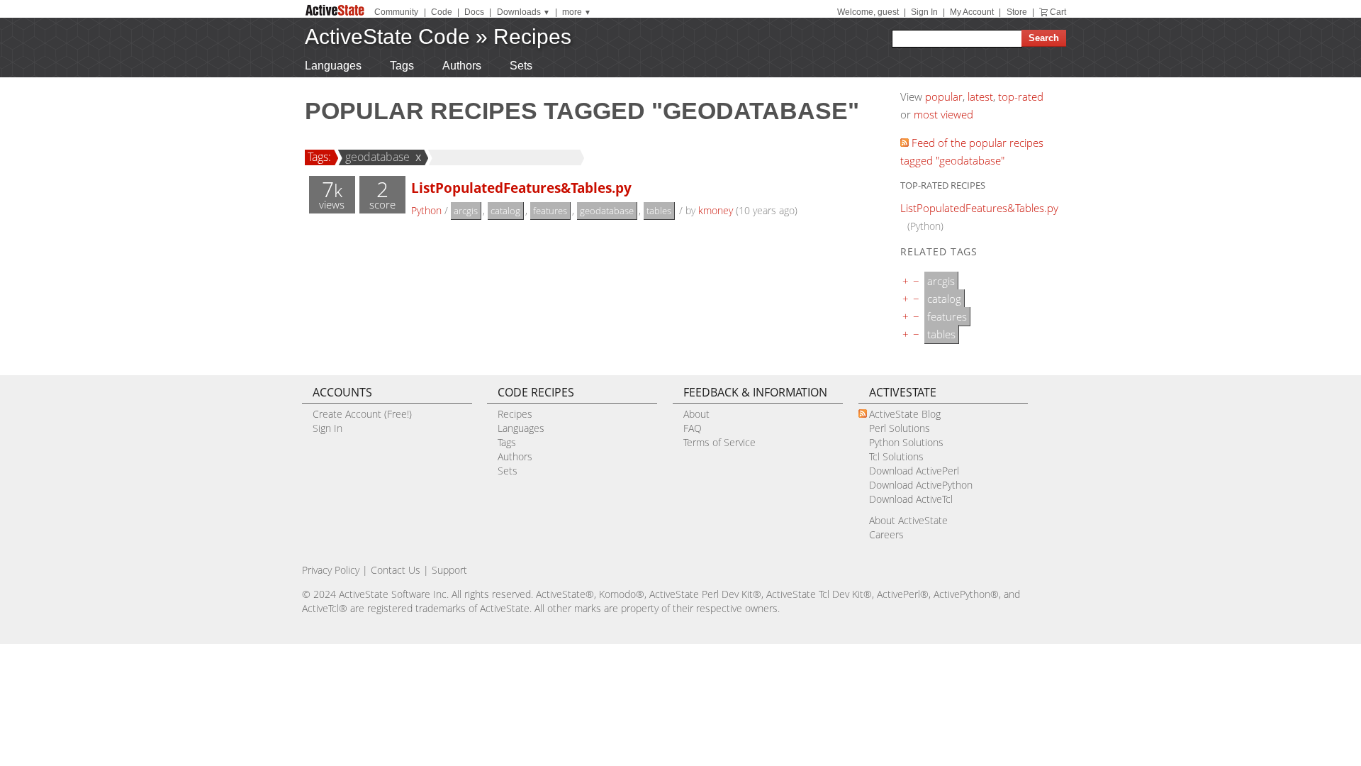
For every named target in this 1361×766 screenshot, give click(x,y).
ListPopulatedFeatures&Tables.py (521, 187)
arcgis (466, 210)
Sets (521, 66)
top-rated (1020, 96)
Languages (333, 66)
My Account (972, 12)
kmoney (715, 210)
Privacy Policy (330, 570)
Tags (402, 66)
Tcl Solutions (896, 456)
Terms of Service (719, 442)
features (550, 210)
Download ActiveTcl (911, 499)
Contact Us (395, 570)
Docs (474, 12)
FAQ (692, 428)
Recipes (532, 36)
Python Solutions (906, 442)
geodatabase (377, 157)
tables (658, 210)
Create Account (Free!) (362, 414)
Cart (1058, 12)
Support (449, 570)
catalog (505, 210)
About (696, 414)
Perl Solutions (899, 428)
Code (441, 12)
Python (426, 210)
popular (944, 96)
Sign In (924, 12)
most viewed (943, 114)
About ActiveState (908, 520)
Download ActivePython (921, 485)
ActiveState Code (387, 36)
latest (980, 96)
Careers (886, 534)
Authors (461, 66)
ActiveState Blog (905, 414)
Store (1017, 12)
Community (396, 12)
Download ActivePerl (914, 470)
